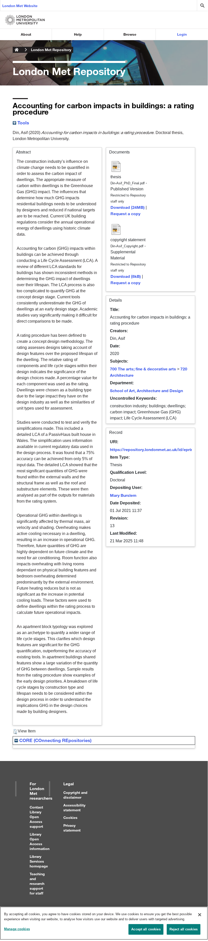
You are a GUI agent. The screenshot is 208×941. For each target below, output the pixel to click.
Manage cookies (17, 929)
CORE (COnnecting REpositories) (54, 740)
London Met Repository (51, 50)
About (26, 34)
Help (78, 34)
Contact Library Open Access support (36, 817)
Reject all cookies (183, 929)
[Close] (199, 914)
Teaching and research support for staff (37, 883)
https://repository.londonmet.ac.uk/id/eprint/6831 (157, 449)
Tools (22, 122)
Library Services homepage (39, 861)
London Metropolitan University (17, 50)
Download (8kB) (125, 276)
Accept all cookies (145, 929)
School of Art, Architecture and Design (146, 390)
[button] (15, 731)
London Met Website (19, 6)
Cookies (70, 817)
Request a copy (125, 213)
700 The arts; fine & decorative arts (143, 368)
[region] (104, 923)
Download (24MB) (127, 207)
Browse (129, 34)
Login (182, 34)
